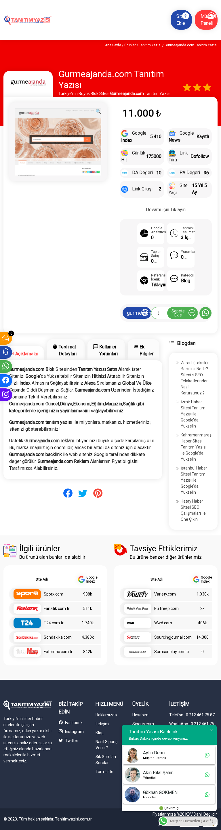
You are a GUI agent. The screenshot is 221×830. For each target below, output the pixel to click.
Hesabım (140, 715)
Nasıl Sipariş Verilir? (106, 744)
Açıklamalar (26, 353)
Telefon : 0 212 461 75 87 (192, 715)
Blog (100, 732)
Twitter (71, 740)
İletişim (102, 724)
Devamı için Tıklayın (166, 209)
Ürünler (130, 45)
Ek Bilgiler (147, 350)
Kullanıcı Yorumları (108, 350)
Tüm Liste (104, 771)
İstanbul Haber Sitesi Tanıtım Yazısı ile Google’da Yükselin (194, 480)
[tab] (23, 353)
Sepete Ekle (178, 313)
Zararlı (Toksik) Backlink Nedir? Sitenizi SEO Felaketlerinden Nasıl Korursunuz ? (195, 377)
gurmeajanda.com (139, 313)
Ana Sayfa (113, 45)
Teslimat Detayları (68, 350)
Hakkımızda (106, 715)
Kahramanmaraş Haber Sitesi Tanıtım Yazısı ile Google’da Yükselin (196, 447)
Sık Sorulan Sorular (106, 759)
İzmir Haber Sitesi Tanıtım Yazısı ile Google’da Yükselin (193, 414)
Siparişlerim (143, 724)
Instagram (74, 731)
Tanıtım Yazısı (150, 45)
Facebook (73, 722)
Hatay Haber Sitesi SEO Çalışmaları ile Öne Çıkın (193, 510)
